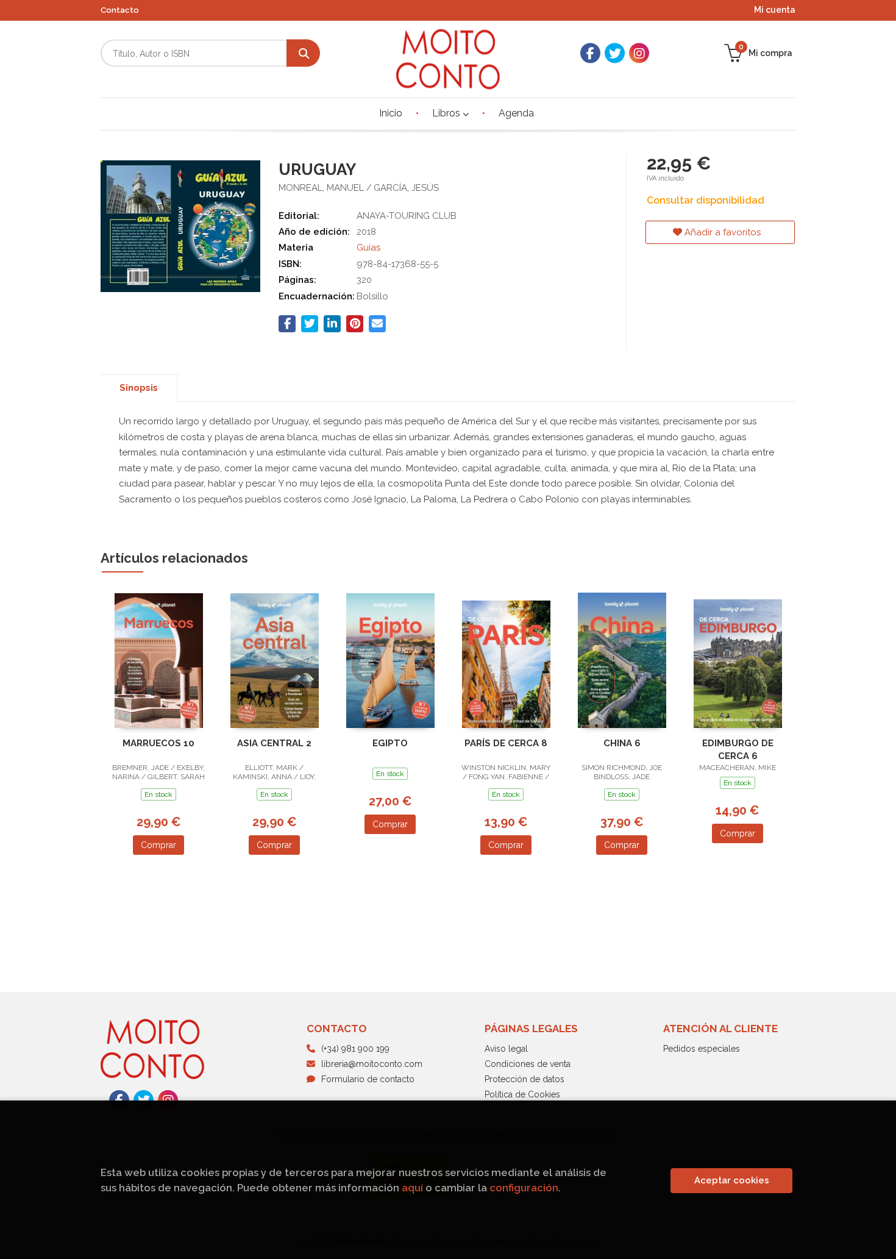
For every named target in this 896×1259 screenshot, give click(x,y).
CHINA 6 (622, 743)
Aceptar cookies (731, 1180)
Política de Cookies (522, 1094)
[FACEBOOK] (590, 53)
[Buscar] (303, 53)
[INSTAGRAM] (639, 53)
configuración (523, 1188)
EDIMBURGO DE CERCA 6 (737, 749)
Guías (368, 247)
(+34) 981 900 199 (355, 1049)
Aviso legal (506, 1049)
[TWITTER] (615, 53)
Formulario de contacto (367, 1079)
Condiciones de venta (528, 1064)
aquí (412, 1188)
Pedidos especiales (701, 1049)
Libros (447, 113)
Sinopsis (138, 387)
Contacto (120, 10)
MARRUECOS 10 (158, 743)
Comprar (158, 845)
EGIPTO (390, 743)
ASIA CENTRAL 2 (274, 743)
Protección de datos (524, 1079)
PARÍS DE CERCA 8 (505, 743)
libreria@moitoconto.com (371, 1064)
